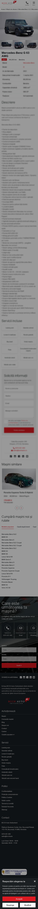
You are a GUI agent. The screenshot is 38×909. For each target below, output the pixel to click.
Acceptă (19, 899)
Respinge (10, 905)
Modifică (27, 905)
